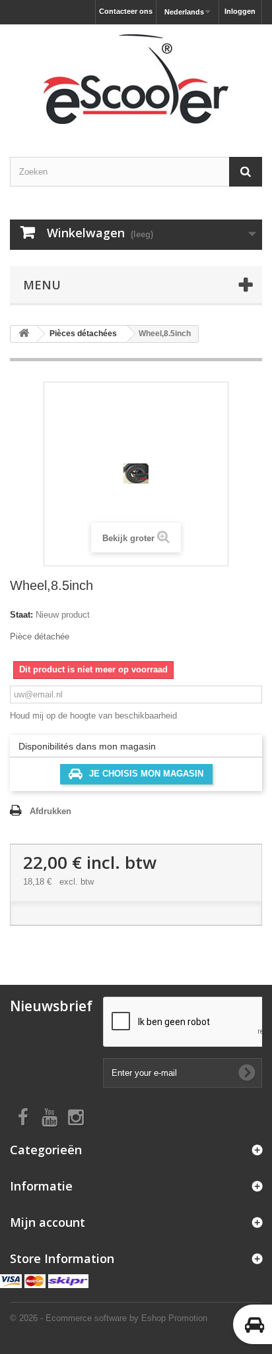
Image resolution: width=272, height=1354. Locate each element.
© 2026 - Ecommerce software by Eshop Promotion (108, 1318)
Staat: (21, 615)
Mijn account (47, 1222)
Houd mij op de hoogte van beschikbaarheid (93, 716)
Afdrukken (50, 811)
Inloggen (239, 11)
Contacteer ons (126, 11)
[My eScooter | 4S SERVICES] (136, 79)
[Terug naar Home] (23, 334)
